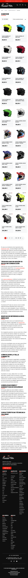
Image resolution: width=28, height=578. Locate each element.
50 (20, 238)
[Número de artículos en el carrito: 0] (22, 5)
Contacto (7, 468)
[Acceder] (20, 5)
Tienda (5, 10)
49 (18, 238)
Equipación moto (11, 10)
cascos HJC (22, 322)
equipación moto (5, 248)
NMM (2, 10)
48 (16, 238)
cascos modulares (7, 279)
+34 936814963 (14, 555)
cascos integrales (20, 268)
